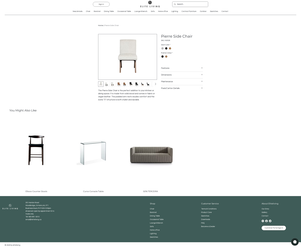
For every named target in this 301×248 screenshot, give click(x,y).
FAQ (203, 223)
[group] (150, 155)
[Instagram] (263, 221)
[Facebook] (266, 221)
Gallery (264, 212)
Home (100, 25)
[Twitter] (270, 221)
